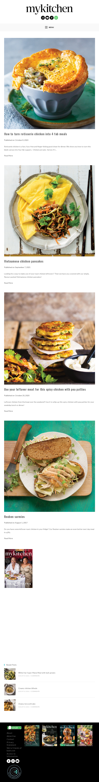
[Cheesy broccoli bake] (10, 705)
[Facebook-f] (52, 18)
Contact (10, 739)
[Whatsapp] (56, 18)
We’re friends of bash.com (14, 749)
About (9, 733)
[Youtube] (47, 18)
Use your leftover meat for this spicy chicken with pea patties (45, 389)
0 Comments (35, 676)
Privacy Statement (11, 743)
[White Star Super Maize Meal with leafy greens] (10, 674)
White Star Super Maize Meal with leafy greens (36, 673)
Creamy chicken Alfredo (28, 688)
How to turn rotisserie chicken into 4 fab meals (35, 133)
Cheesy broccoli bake (27, 704)
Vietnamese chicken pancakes (23, 261)
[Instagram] (43, 18)
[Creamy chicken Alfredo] (10, 689)
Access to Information (12, 755)
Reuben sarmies (14, 516)
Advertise (11, 736)
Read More (8, 156)
